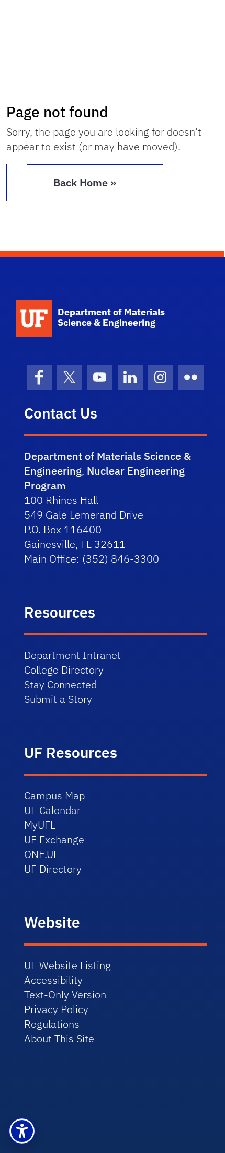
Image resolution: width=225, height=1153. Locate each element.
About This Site (59, 1038)
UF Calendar (52, 810)
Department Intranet (72, 655)
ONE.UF (41, 854)
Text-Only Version (65, 994)
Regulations (52, 1024)
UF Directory (53, 869)
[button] (22, 1131)
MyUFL (39, 825)
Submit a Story (58, 699)
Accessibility (53, 980)
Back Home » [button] (84, 182)
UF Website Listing (67, 965)
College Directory (64, 670)
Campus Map (54, 795)
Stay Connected (60, 684)
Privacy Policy (56, 1009)
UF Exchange (54, 839)
